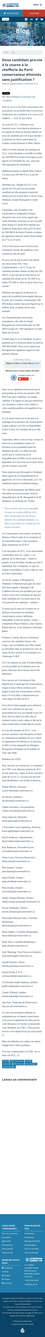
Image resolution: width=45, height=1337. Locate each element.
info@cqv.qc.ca (30, 1284)
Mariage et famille (32, 1241)
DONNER (34, 13)
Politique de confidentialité (22, 1321)
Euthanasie (29, 1237)
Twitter (7, 1275)
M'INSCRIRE (12, 13)
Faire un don (7, 1252)
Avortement (29, 1233)
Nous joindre (7, 1248)
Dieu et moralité (31, 1248)
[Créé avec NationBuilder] (22, 1330)
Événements (7, 1245)
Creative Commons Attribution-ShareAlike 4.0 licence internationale (22, 1310)
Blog (13, 52)
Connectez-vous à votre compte (23, 1324)
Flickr (6, 1271)
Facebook (8, 1268)
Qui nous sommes (10, 1233)
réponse (13, 107)
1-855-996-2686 (31, 1280)
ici (3, 1035)
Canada (28, 1061)
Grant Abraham (30, 1064)
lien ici (16, 776)
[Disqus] (22, 1114)
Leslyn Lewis (7, 1064)
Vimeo (7, 1279)
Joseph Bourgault (9, 1067)
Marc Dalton (18, 1064)
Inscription (6, 1237)
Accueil (6, 52)
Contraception (30, 1245)
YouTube (8, 1283)
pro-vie (35, 363)
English (5, 19)
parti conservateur (16, 1061)
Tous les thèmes (31, 1252)
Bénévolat (6, 1241)
